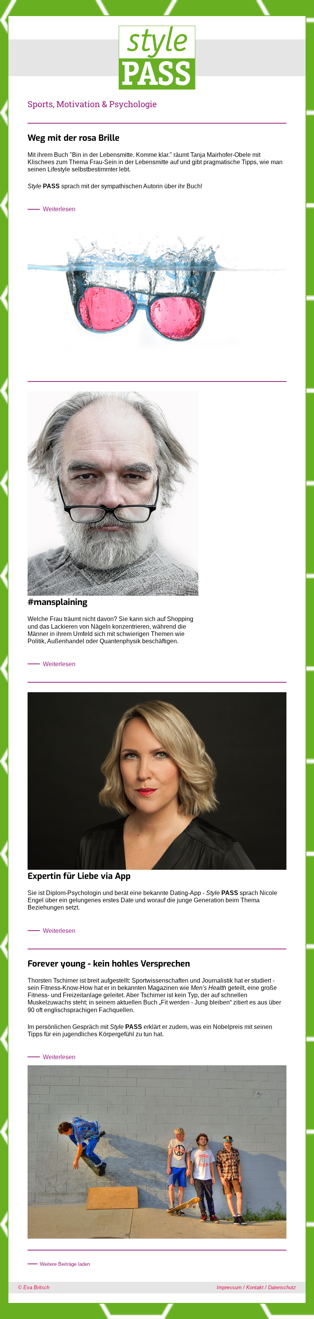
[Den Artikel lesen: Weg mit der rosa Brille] (157, 367)
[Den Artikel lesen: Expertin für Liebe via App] (157, 867)
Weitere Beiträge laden (65, 1264)
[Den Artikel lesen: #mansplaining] (113, 593)
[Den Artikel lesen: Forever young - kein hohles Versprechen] (157, 1236)
